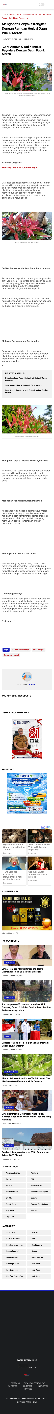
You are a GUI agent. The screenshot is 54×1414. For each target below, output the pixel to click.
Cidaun (34, 1251)
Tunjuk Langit (11, 1072)
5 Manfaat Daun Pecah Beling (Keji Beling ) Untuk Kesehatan (26, 379)
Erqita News (28, 1398)
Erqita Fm (10, 1210)
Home (4, 14)
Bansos (9, 1185)
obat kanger (38, 649)
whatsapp (12, 1386)
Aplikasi (34, 1232)
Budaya (34, 1198)
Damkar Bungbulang (39, 1204)
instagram (43, 1386)
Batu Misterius (12, 1191)
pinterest (27, 1386)
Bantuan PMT (36, 1185)
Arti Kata (34, 1173)
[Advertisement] (27, 1329)
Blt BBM (9, 1198)
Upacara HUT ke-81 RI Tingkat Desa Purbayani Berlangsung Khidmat (25, 1044)
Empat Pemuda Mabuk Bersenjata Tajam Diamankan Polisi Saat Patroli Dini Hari (22, 970)
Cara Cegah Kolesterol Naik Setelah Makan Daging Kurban (26, 391)
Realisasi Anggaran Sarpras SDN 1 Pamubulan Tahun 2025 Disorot (25, 1153)
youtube (28, 1389)
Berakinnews (36, 1245)
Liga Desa (35, 1270)
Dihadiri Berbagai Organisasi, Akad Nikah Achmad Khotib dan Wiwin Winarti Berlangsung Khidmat (26, 1117)
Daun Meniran (12, 1257)
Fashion (34, 1210)
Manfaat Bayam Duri (14, 1276)
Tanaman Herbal (15, 14)
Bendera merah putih (39, 1191)
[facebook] (4, 663)
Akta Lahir (10, 1232)
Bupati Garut (11, 1204)
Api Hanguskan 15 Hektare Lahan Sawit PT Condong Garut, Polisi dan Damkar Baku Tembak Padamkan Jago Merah (26, 1007)
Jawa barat (10, 962)
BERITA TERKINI (13, 1239)
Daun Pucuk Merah (20, 649)
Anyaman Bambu (13, 1173)
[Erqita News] (5, 6)
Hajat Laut (10, 1217)
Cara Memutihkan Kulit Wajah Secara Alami (23, 385)
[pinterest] (19, 663)
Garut (7, 1036)
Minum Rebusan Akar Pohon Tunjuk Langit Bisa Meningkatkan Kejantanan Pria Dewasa (26, 1080)
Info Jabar (35, 1264)
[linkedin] (24, 663)
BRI (32, 1179)
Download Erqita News (34, 1383)
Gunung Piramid (12, 1264)
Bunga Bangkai (12, 1251)
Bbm (33, 1239)
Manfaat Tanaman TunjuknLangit (19, 167)
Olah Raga (35, 1276)
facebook (15, 1383)
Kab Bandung (12, 1270)
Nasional (9, 1107)
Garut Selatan (37, 1257)
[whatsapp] (14, 663)
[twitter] (9, 663)
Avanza (9, 1179)
